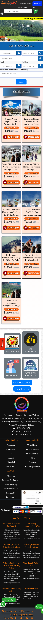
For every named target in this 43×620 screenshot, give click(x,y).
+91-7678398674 (25, 3)
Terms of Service (32, 449)
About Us (11, 476)
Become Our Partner (10, 480)
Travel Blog (32, 445)
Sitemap (32, 462)
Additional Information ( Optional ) (14, 70)
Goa (11, 454)
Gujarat (11, 458)
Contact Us (10, 493)
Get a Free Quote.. (22, 382)
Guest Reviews (22, 389)
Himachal (11, 462)
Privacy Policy (32, 454)
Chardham (10, 449)
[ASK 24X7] (3, 609)
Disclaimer (10, 497)
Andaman (11, 445)
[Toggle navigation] (40, 13)
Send (21, 82)
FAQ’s (32, 458)
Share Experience (32, 466)
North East (10, 466)
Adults (2, 62)
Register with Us (11, 488)
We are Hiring (11, 484)
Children (25, 62)
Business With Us (12, 611)
